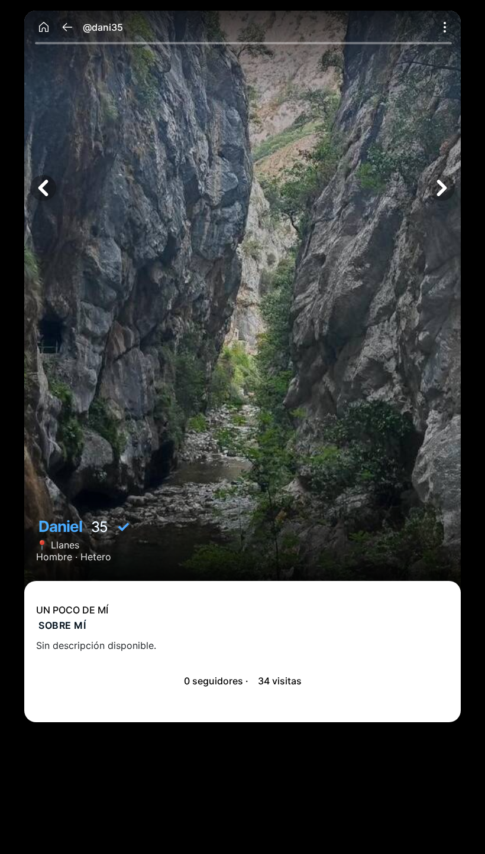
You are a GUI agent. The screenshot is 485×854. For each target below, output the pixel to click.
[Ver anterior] (43, 188)
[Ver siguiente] (442, 188)
